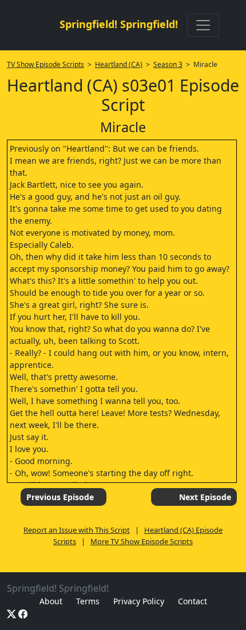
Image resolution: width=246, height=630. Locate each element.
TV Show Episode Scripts (45, 64)
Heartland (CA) (118, 64)
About (50, 601)
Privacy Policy (138, 601)
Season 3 (167, 64)
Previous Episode (60, 497)
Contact (192, 601)
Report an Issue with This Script (76, 530)
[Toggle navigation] (203, 25)
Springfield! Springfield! (118, 24)
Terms (88, 601)
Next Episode (205, 497)
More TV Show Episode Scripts (141, 541)
